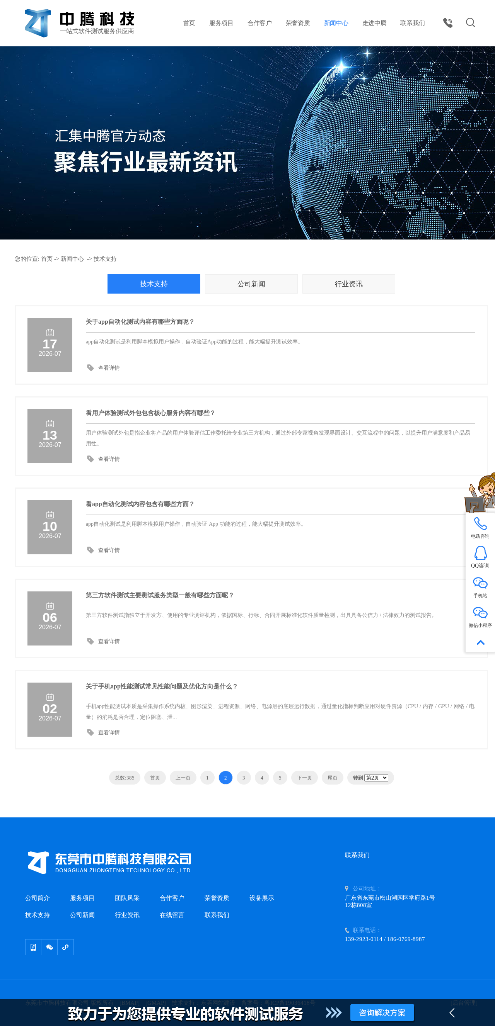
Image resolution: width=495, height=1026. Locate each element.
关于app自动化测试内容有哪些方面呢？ (140, 321)
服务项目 (221, 23)
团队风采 (127, 898)
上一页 (183, 778)
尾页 (333, 778)
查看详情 (109, 368)
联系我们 (412, 23)
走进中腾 (374, 23)
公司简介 (37, 898)
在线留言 (172, 915)
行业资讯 (349, 284)
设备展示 (261, 898)
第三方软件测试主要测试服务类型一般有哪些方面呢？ (160, 595)
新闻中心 (336, 23)
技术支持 (105, 259)
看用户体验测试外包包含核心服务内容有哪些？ (151, 412)
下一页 (304, 778)
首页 (189, 23)
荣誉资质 (298, 23)
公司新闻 (251, 284)
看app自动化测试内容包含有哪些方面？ (140, 504)
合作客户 (260, 23)
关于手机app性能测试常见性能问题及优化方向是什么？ (162, 686)
